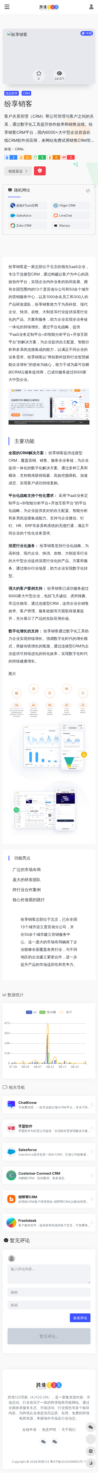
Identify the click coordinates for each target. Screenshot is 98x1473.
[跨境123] (49, 7)
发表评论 (80, 1318)
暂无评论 (20, 1240)
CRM (26, 93)
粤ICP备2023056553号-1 (68, 1461)
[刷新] (88, 190)
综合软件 (12, 93)
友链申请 (29, 1429)
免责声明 (49, 1429)
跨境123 (43, 1461)
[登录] (91, 7)
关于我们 (69, 1429)
